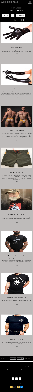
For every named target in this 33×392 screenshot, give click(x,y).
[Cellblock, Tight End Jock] (16, 116)
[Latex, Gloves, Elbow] (16, 74)
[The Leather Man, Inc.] (9, 2)
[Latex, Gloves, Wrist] (16, 33)
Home (11, 10)
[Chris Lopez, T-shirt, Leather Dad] (16, 241)
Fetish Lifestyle (19, 10)
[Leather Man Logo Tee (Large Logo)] (16, 283)
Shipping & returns (8, 369)
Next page (27, 20)
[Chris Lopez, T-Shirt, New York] (16, 200)
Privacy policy (26, 366)
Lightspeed (23, 383)
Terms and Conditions (15, 366)
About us (6, 366)
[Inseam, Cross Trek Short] (16, 158)
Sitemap (27, 369)
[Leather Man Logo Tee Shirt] (16, 325)
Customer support (19, 369)
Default (5, 15)
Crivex (14, 383)
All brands (20, 15)
